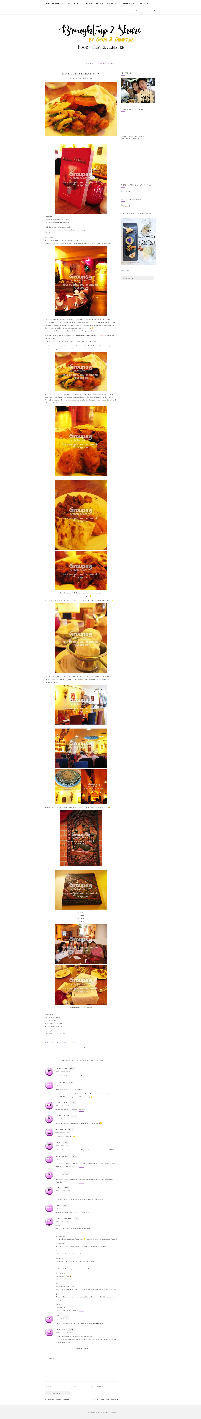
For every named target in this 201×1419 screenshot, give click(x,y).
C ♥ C (90, 78)
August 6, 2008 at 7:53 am (62, 1132)
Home (47, 4)
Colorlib (99, 1412)
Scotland (110, 63)
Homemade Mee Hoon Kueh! (57, 1399)
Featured (142, 4)
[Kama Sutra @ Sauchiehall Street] (81, 109)
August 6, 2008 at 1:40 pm (62, 1145)
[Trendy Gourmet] (125, 192)
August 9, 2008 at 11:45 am (62, 1208)
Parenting (127, 4)
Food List (56, 4)
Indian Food (100, 63)
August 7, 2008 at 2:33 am (62, 1159)
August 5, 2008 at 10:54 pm (62, 1071)
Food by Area (72, 4)
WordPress (113, 1412)
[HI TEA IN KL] (138, 242)
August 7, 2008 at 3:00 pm (62, 1190)
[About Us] (138, 90)
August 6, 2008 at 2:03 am (62, 1105)
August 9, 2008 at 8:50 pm (62, 1221)
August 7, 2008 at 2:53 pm (62, 1175)
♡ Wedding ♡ (111, 4)
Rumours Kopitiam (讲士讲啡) (105, 1399)
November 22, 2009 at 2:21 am (63, 1332)
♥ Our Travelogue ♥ (92, 4)
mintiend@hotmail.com (96, 1323)
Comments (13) (81, 1048)
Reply (72, 1069)
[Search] (154, 11)
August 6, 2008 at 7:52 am (62, 1118)
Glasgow (90, 63)
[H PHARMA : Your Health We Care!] (125, 206)
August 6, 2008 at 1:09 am (62, 1085)
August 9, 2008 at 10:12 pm (62, 1319)
